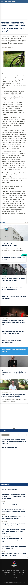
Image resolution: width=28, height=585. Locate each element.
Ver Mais (26, 222)
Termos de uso (8, 574)
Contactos (14, 572)
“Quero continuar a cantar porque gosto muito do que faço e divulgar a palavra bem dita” (14, 372)
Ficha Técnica (21, 572)
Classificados (7, 572)
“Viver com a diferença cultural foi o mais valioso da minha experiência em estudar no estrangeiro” (14, 441)
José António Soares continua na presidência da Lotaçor (13, 245)
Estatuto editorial (15, 570)
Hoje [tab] (5, 434)
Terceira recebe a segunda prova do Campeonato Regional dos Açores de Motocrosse (12, 539)
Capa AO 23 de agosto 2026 (9, 447)
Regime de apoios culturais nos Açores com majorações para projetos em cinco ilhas (13, 322)
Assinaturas (14, 577)
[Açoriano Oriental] (14, 566)
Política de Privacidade (18, 574)
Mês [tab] (22, 434)
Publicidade (23, 570)
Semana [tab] (14, 434)
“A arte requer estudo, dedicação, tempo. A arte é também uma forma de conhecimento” (13, 396)
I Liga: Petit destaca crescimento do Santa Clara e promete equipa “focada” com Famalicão (13, 531)
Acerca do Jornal (6, 570)
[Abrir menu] (2, 1)
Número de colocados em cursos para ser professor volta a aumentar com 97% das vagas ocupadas (13, 496)
